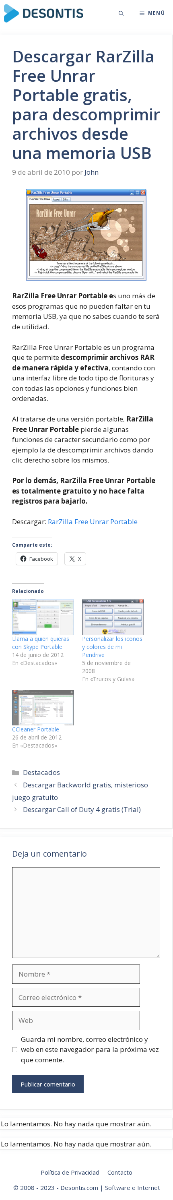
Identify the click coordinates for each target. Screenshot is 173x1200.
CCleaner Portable (35, 729)
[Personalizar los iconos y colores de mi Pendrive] (113, 617)
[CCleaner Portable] (43, 707)
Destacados (41, 772)
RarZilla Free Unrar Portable (93, 521)
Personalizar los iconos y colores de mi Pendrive (112, 647)
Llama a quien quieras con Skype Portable (40, 643)
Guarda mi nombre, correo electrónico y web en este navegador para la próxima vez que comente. (90, 1049)
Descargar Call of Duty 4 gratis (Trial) (82, 809)
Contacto (119, 1172)
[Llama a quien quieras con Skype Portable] (43, 617)
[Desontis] (43, 13)
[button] (121, 13)
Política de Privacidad (70, 1172)
